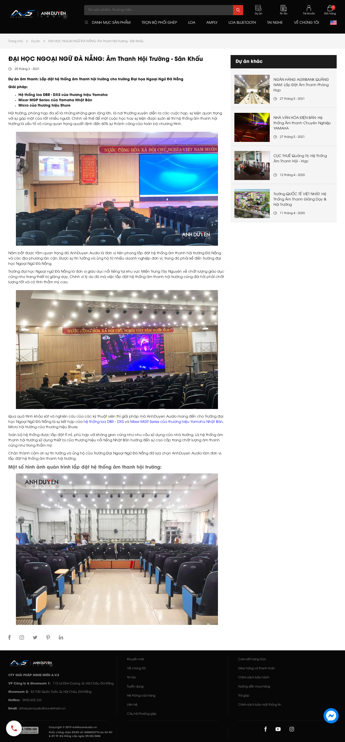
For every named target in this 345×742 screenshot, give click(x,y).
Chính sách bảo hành (253, 677)
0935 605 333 (32, 700)
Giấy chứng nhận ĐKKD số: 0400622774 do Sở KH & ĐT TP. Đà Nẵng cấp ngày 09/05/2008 (80, 734)
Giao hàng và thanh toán (256, 668)
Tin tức (131, 677)
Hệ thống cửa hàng (141, 695)
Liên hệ (132, 704)
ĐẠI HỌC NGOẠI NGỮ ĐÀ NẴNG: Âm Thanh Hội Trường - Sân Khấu (95, 41)
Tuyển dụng (135, 686)
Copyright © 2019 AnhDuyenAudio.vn (73, 727)
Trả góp (243, 695)
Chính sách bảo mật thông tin (259, 704)
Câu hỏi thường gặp (141, 713)
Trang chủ (15, 41)
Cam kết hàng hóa (252, 659)
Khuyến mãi (135, 659)
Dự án (35, 41)
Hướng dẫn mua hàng (254, 686)
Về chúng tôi (136, 668)
